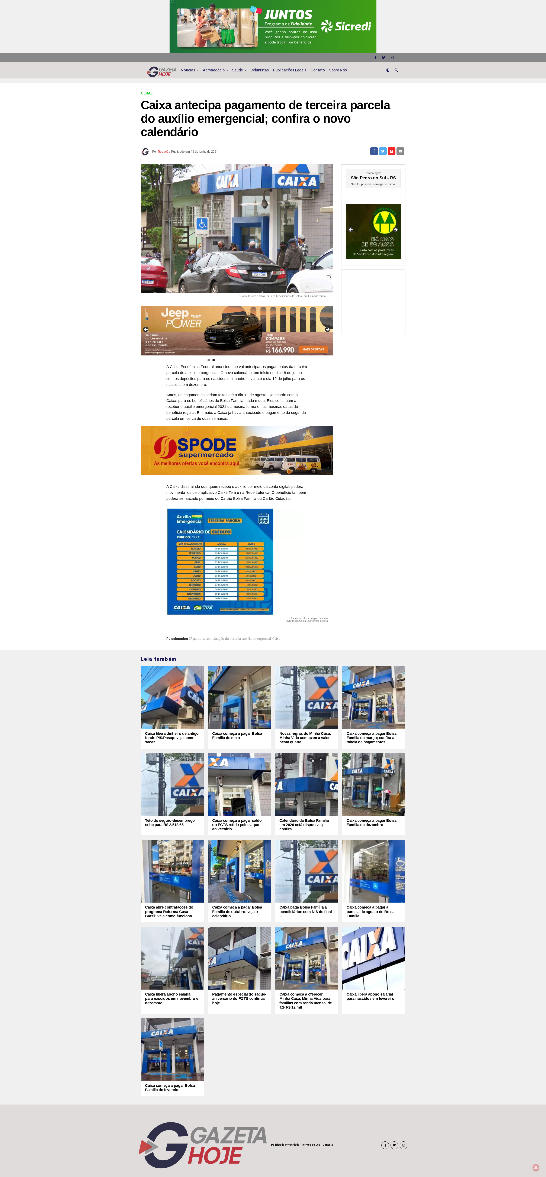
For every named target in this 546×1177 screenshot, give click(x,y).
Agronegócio (214, 70)
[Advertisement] (373, 300)
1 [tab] (209, 360)
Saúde (237, 70)
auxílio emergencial (256, 639)
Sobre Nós (338, 70)
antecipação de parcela (223, 639)
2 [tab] (213, 360)
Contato (318, 70)
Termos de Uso (310, 1144)
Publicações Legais (289, 70)
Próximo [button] (327, 329)
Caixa (276, 639)
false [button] (351, 230)
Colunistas (259, 70)
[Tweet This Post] (383, 151)
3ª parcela (196, 639)
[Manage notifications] (536, 1167)
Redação (164, 151)
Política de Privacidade (285, 1144)
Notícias (188, 70)
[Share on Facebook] (374, 151)
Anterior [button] (146, 329)
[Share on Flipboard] (391, 151)
